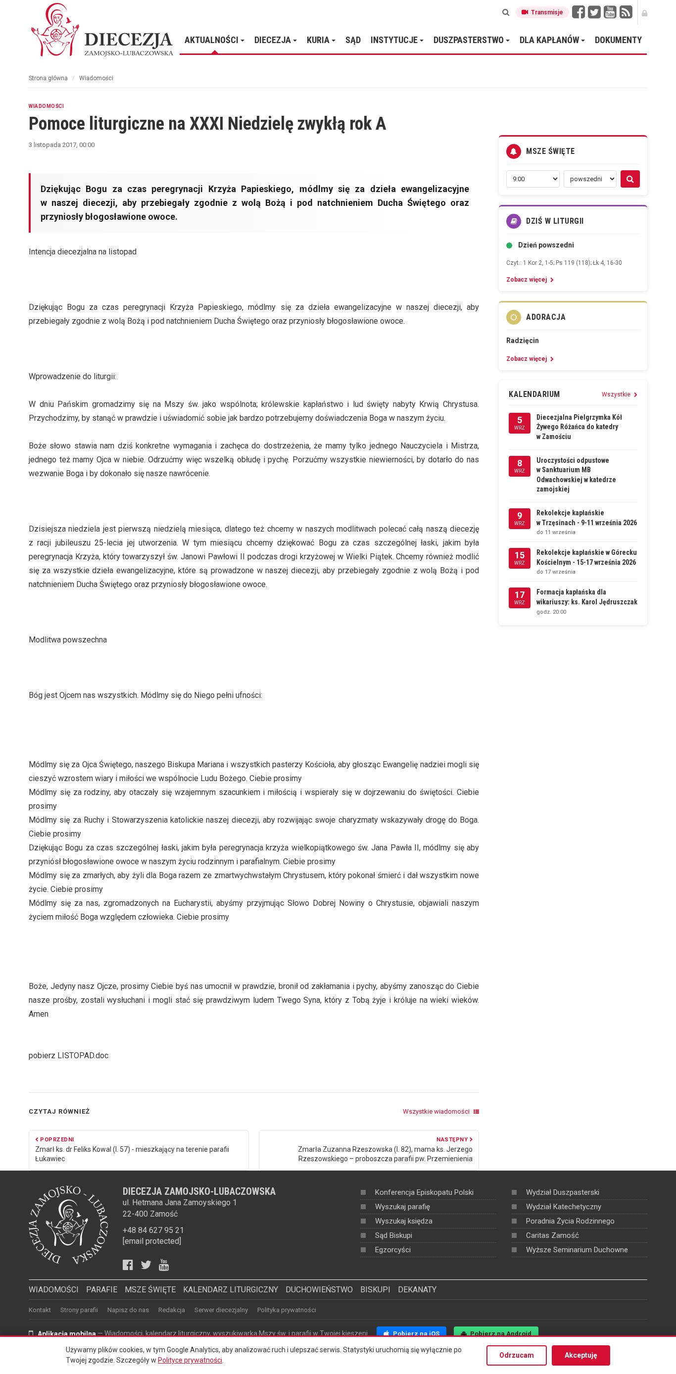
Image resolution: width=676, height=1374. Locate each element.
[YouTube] (610, 12)
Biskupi (375, 1289)
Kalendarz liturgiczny (230, 1289)
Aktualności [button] (213, 40)
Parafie (101, 1289)
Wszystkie (617, 394)
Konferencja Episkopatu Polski (424, 1192)
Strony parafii (79, 1310)
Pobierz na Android (500, 1333)
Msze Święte (150, 1289)
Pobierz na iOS (415, 1333)
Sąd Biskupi (393, 1235)
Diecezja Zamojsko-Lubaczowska (103, 29)
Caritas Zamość (552, 1235)
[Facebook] (578, 12)
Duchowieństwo (319, 1289)
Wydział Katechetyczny (563, 1206)
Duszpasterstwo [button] (470, 40)
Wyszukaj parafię (402, 1206)
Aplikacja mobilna (67, 1334)
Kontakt (40, 1310)
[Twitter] (594, 12)
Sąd (353, 40)
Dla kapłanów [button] (550, 40)
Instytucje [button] (395, 40)
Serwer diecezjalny (221, 1310)
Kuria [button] (319, 40)
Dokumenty (618, 40)
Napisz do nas (128, 1310)
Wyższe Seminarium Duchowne (577, 1249)
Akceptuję (581, 1355)
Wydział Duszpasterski (562, 1192)
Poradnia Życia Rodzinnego (570, 1221)
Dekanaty (417, 1289)
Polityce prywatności (190, 1360)
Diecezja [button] (273, 40)
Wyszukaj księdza (404, 1221)
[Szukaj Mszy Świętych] (630, 179)
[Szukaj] (506, 12)
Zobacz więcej (527, 279)
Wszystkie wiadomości (437, 1111)
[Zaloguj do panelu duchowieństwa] (644, 12)
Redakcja (171, 1310)
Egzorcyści (393, 1249)
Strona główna (48, 78)
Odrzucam (516, 1355)
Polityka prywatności (286, 1310)
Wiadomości (96, 78)
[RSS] (626, 12)
